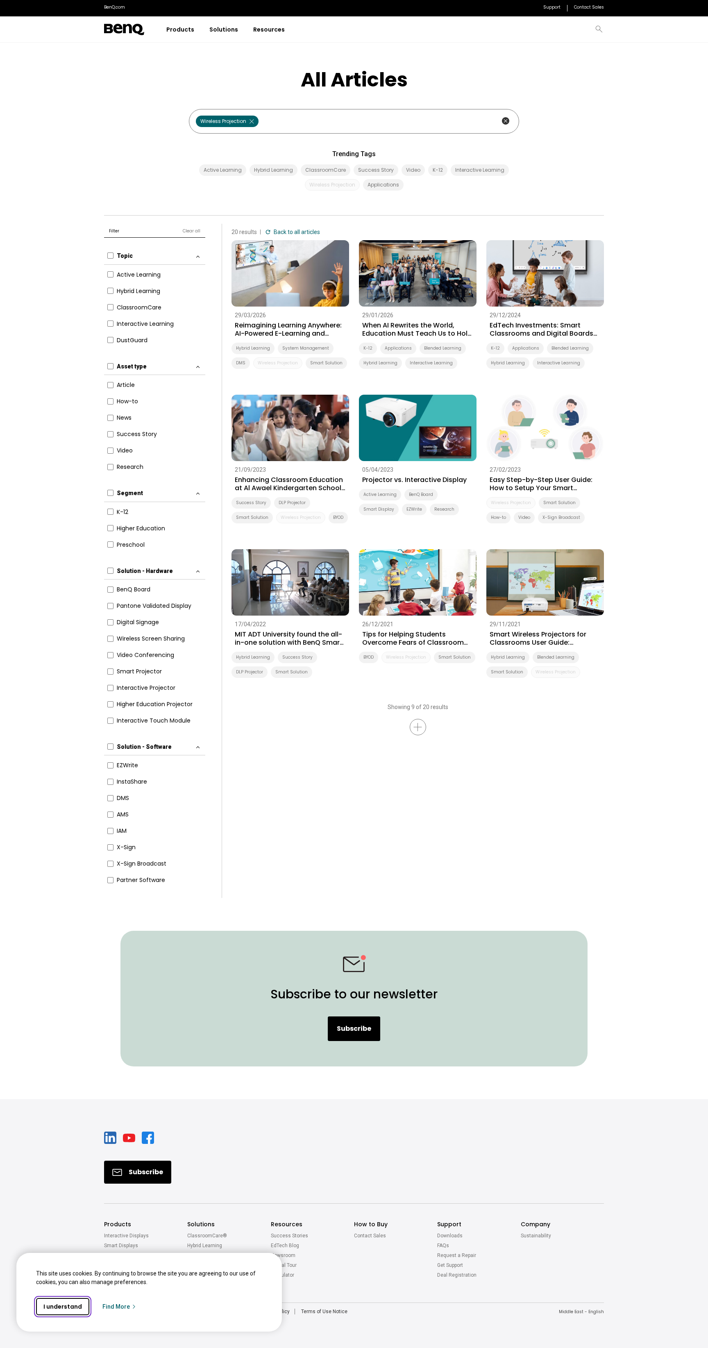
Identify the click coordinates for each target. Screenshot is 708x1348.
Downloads (450, 1236)
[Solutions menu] (243, 29)
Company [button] (535, 1224)
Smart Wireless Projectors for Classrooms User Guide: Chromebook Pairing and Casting (538, 638)
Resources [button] (286, 1224)
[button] (599, 29)
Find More (116, 1306)
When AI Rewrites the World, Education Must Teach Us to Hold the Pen (417, 329)
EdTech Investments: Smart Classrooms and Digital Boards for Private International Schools (543, 329)
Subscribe (354, 1028)
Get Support (450, 1265)
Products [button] (117, 1224)
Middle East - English (581, 1312)
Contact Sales (370, 1236)
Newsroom (283, 1255)
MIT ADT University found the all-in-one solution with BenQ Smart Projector (289, 638)
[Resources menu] (289, 29)
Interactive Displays (126, 1236)
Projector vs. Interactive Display (414, 480)
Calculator (282, 1275)
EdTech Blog (285, 1245)
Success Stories (289, 1236)
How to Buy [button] (371, 1224)
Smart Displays (121, 1245)
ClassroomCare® (207, 1236)
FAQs (443, 1245)
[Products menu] (199, 29)
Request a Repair (456, 1255)
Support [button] (449, 1224)
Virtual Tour (284, 1265)
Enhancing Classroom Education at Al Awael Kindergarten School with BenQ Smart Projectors (289, 484)
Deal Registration (457, 1275)
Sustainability (536, 1236)
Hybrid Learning (204, 1245)
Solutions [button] (201, 1224)
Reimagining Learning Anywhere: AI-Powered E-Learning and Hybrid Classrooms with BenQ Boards (288, 329)
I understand (62, 1307)
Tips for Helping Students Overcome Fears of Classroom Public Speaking (413, 638)
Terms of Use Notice (324, 1311)
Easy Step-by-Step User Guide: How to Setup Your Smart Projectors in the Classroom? (541, 484)
